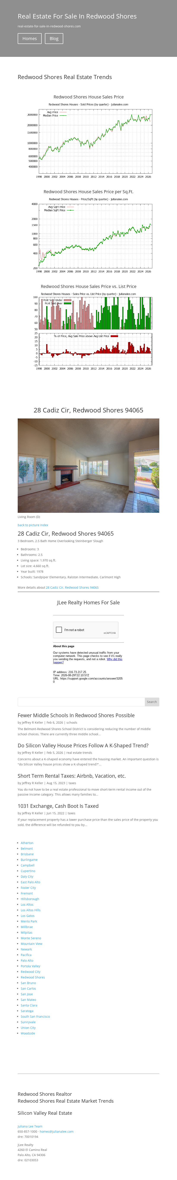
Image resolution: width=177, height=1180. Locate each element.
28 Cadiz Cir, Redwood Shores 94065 (72, 587)
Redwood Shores (33, 977)
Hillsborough (30, 899)
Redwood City (30, 972)
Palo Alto (27, 960)
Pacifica (26, 955)
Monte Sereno (31, 938)
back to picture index (33, 525)
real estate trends (79, 753)
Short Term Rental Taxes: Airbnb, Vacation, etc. (72, 775)
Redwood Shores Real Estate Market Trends (66, 1101)
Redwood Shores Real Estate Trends (65, 77)
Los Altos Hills (31, 910)
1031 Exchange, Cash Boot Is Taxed (58, 805)
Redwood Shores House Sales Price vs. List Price (88, 286)
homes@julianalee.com (56, 1131)
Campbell (28, 865)
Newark (26, 949)
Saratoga (27, 1011)
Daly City (27, 876)
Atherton (27, 843)
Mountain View (31, 944)
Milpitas (26, 932)
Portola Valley (30, 966)
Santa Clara (29, 1005)
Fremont (27, 893)
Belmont (27, 848)
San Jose (27, 994)
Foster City (28, 888)
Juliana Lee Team (30, 1126)
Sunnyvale (28, 1022)
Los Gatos (28, 916)
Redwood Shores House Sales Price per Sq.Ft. (88, 191)
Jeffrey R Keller (32, 722)
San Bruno (28, 983)
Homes (29, 38)
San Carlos (28, 988)
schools (71, 722)
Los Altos (27, 904)
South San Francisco (35, 1016)
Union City (28, 1028)
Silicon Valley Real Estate (45, 1113)
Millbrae (27, 927)
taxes (72, 783)
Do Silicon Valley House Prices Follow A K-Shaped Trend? (83, 745)
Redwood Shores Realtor (45, 1094)
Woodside (28, 1033)
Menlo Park (29, 921)
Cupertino (28, 871)
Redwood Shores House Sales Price (89, 97)
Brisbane (27, 854)
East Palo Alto (30, 882)
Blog (54, 38)
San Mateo (28, 1000)
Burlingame (29, 860)
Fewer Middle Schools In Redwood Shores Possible (76, 715)
